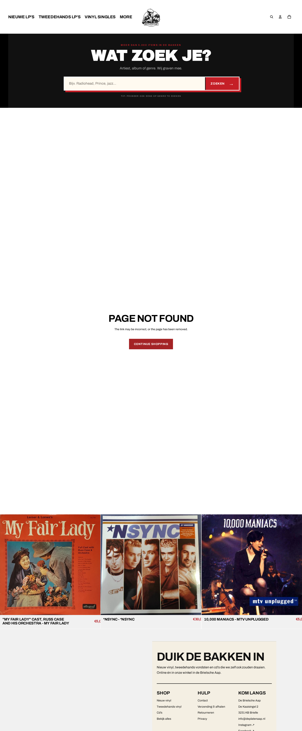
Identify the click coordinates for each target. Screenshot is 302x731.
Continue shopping (151, 344)
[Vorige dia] (6, 564)
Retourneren (206, 712)
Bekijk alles (164, 718)
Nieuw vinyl (164, 700)
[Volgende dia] (94, 564)
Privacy (202, 718)
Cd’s (159, 712)
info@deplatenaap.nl (251, 718)
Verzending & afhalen (211, 706)
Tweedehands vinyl (169, 706)
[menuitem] (21, 16)
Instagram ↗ (246, 724)
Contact (203, 700)
